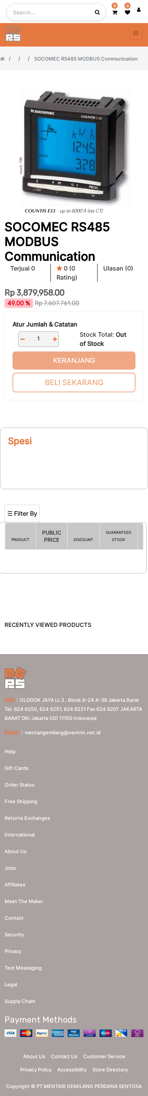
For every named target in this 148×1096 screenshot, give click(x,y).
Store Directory (110, 1069)
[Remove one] (22, 339)
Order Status (20, 785)
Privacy (13, 951)
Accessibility (72, 1069)
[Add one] (54, 339)
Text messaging (23, 968)
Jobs (10, 868)
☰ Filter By (22, 513)
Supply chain (20, 1001)
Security (14, 934)
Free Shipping (21, 801)
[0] (114, 12)
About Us (34, 1056)
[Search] (74, 492)
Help (10, 751)
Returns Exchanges (27, 818)
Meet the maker (24, 901)
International (20, 835)
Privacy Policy (36, 1069)
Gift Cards (16, 768)
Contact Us (64, 1056)
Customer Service (104, 1056)
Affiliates (15, 884)
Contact (14, 918)
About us (16, 851)
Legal (11, 984)
